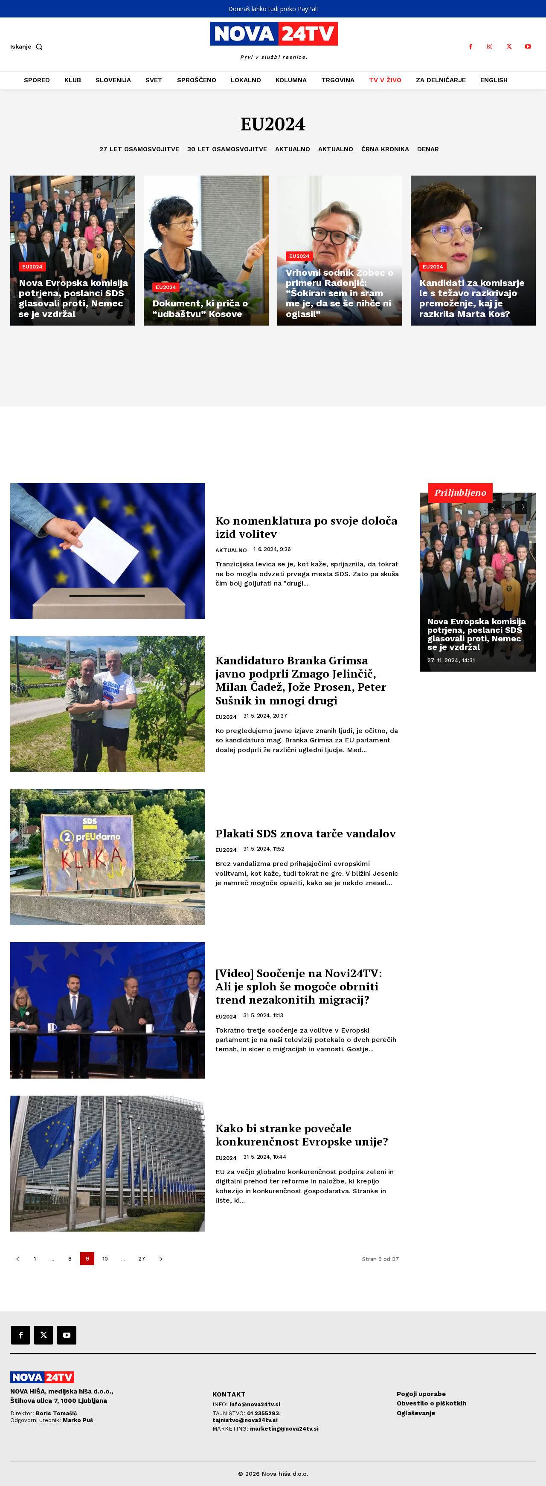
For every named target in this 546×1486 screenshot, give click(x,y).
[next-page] (161, 1258)
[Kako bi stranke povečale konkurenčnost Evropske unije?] (107, 1164)
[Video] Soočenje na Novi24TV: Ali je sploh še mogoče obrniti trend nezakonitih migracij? (298, 986)
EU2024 (32, 267)
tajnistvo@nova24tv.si (245, 1420)
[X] (509, 46)
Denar (428, 149)
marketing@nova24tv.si (284, 1428)
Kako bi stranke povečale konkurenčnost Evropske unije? (301, 1134)
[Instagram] (489, 46)
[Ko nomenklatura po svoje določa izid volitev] (107, 551)
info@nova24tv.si (254, 1404)
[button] (28, 46)
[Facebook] (470, 46)
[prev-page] (17, 1258)
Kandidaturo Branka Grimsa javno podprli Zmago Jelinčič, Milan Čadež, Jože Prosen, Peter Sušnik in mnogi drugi (300, 680)
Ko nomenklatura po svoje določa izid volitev (306, 527)
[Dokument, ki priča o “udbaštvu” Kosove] (206, 251)
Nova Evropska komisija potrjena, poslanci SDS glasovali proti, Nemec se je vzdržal (476, 634)
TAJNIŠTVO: (229, 1413)
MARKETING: (231, 1428)
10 (105, 1258)
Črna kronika (385, 149)
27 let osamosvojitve (139, 149)
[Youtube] (528, 46)
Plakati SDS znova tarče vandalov (305, 833)
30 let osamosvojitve (227, 149)
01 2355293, (264, 1413)
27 (141, 1258)
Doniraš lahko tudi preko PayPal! (273, 9)
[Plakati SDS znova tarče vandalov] (107, 857)
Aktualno (292, 149)
